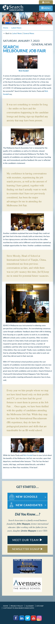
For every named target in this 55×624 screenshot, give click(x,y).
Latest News (17, 33)
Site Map (39, 606)
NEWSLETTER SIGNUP (26, 549)
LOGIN (47, 2)
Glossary (30, 606)
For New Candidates (15, 502)
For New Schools (14, 494)
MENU (47, 8)
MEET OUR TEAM (25, 540)
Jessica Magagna (28, 530)
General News (28, 33)
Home (5, 606)
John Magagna (23, 523)
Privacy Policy (17, 606)
